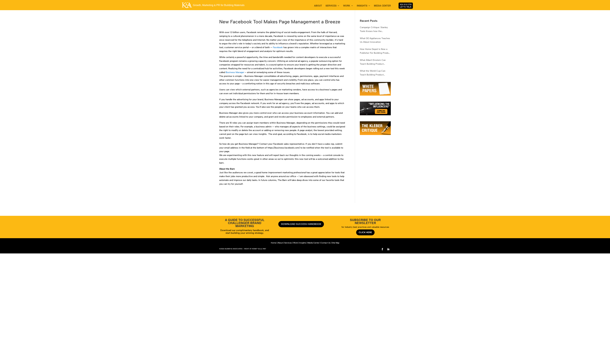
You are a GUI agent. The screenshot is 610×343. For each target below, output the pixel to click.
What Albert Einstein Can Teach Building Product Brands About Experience (373, 62)
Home (273, 243)
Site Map (335, 243)
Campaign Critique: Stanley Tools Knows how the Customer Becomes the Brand (375, 29)
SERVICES (330, 5)
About (280, 243)
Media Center (313, 243)
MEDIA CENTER (382, 5)
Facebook (278, 47)
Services (288, 243)
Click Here (365, 232)
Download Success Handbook (301, 224)
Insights (302, 243)
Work (295, 243)
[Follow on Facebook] (382, 249)
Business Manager (235, 72)
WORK (346, 5)
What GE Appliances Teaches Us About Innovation (375, 40)
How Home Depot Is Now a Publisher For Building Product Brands (375, 51)
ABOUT (318, 5)
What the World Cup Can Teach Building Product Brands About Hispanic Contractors (372, 73)
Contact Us (325, 243)
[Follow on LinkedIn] (388, 249)
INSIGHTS (362, 5)
